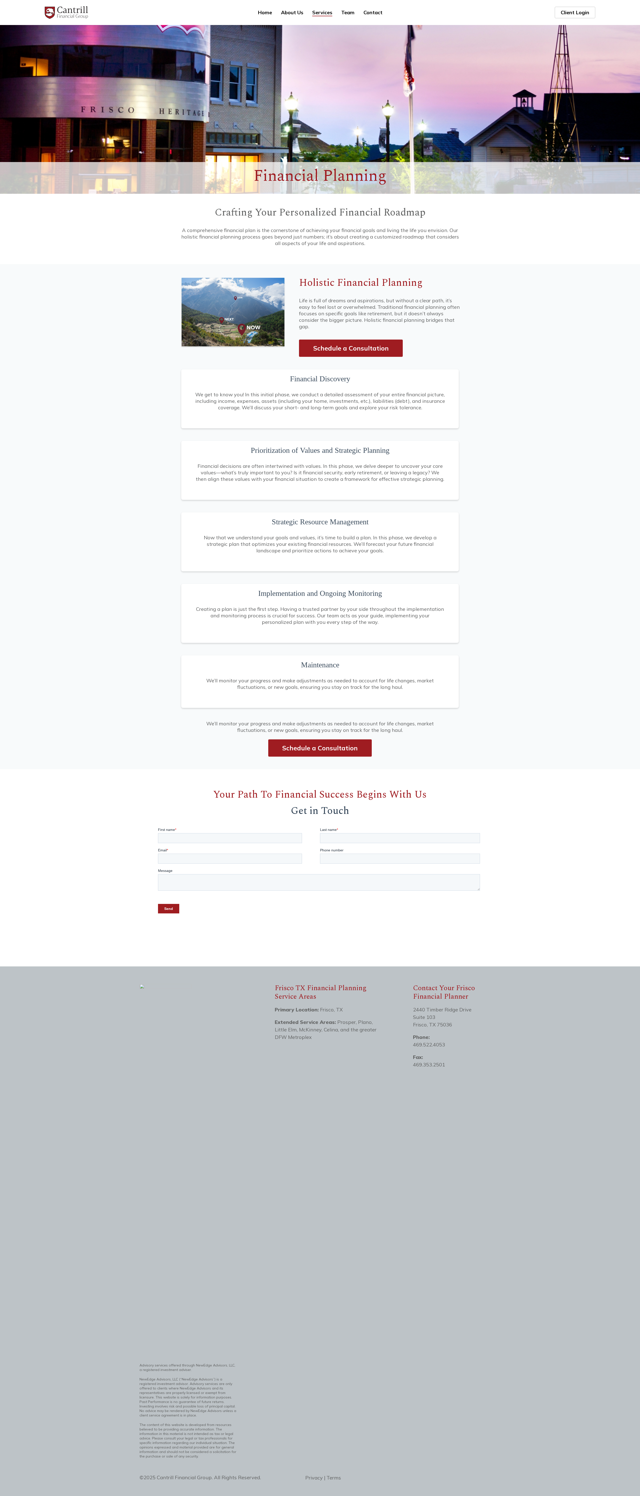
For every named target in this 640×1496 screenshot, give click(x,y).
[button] (351, 348)
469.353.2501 (429, 1064)
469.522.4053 (429, 1044)
